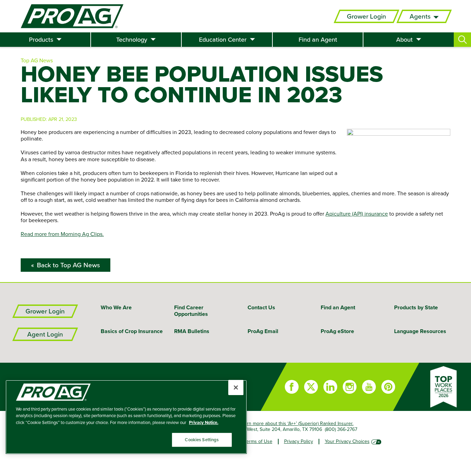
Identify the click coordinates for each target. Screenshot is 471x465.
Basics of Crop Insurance (132, 331)
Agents (420, 16)
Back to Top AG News (68, 265)
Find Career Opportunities (191, 310)
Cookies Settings (202, 439)
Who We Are (116, 307)
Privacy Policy (298, 441)
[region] (126, 417)
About (404, 39)
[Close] (235, 387)
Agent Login (45, 334)
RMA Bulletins (191, 331)
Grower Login (366, 16)
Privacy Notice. (203, 422)
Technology (131, 39)
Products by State (416, 307)
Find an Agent (318, 39)
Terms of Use (258, 441)
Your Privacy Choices (347, 441)
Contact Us (261, 307)
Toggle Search (462, 39)
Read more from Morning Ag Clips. (62, 234)
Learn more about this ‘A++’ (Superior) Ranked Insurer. (296, 423)
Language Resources (420, 331)
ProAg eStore (337, 331)
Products (41, 39)
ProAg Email (263, 331)
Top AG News (37, 60)
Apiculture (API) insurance (356, 213)
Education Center (223, 39)
